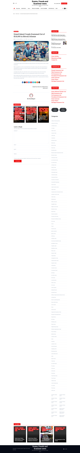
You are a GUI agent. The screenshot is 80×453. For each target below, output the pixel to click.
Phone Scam (53, 324)
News (43, 109)
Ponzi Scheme (53, 331)
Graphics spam (53, 245)
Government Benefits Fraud (56, 240)
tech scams (53, 370)
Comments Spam (54, 174)
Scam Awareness (30, 39)
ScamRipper (18, 39)
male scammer (53, 287)
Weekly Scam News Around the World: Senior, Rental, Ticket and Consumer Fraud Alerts (56, 45)
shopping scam (53, 348)
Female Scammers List (57, 70)
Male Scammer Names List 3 (62, 416)
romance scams (29, 110)
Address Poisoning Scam (55, 120)
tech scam (28, 113)
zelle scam (53, 390)
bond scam (53, 147)
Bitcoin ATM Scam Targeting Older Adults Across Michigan (43, 117)
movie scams (53, 304)
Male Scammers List (56, 72)
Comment (16, 130)
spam (52, 356)
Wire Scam (53, 387)
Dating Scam (53, 199)
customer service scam (55, 194)
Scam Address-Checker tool (58, 91)
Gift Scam (53, 236)
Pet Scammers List (56, 74)
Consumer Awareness (55, 179)
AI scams (52, 128)
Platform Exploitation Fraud (56, 329)
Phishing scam (53, 321)
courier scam (53, 184)
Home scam (53, 250)
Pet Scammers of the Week (56, 47)
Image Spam (53, 255)
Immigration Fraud (54, 258)
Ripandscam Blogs (56, 58)
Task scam (53, 361)
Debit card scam (54, 201)
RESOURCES (23, 8)
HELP (57, 8)
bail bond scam (54, 140)
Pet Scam (53, 319)
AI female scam (54, 125)
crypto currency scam (18, 110)
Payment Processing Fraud (55, 314)
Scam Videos (54, 79)
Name (15, 144)
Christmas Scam (54, 169)
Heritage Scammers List (57, 81)
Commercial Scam (54, 177)
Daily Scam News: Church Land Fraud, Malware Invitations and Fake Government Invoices (58, 40)
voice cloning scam (54, 383)
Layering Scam (53, 280)
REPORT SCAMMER (63, 110)
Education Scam (54, 209)
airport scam (53, 130)
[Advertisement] (40, 21)
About (29, 8)
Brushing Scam (53, 150)
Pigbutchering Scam (54, 326)
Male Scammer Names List (62, 409)
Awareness (16, 109)
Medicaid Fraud (54, 289)
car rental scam (54, 162)
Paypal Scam (53, 316)
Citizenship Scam (54, 172)
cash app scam (53, 164)
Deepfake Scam (54, 204)
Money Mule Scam (54, 302)
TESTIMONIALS (51, 8)
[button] (66, 8)
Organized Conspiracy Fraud (56, 311)
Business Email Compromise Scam (57, 152)
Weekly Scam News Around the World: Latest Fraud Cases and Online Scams (19, 118)
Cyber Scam (53, 196)
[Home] (14, 8)
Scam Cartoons (55, 77)
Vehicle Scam (53, 380)
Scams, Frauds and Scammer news (40, 2)
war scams (53, 385)
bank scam (53, 142)
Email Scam (53, 211)
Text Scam (53, 373)
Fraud (28, 109)
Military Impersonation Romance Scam (58, 294)
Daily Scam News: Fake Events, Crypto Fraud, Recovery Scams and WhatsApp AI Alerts (58, 36)
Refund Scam (53, 334)
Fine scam (53, 221)
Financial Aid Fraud (54, 216)
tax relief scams (54, 363)
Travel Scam (53, 378)
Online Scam (53, 309)
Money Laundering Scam (55, 299)
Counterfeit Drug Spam (55, 182)
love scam (53, 285)
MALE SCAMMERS (44, 8)
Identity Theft (17, 115)
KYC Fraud (53, 277)
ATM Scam (28, 108)
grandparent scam (54, 243)
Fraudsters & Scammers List (58, 75)
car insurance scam (54, 160)
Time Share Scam (54, 375)
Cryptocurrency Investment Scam (57, 191)
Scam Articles (55, 56)
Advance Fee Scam (18, 108)
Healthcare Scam (54, 248)
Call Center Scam (54, 157)
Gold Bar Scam (17, 113)
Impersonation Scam (33, 109)
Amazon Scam (53, 133)
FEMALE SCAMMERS (35, 8)
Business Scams (54, 155)
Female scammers (54, 213)
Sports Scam (53, 358)
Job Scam (53, 272)
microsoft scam (54, 292)
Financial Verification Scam (56, 218)
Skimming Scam (54, 351)
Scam (34, 110)
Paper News (25, 448)
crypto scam (17, 112)
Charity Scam (53, 167)
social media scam (54, 353)
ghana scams (22, 112)
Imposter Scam (54, 262)
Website (15, 153)
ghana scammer (54, 231)
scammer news (33, 112)
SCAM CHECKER (55, 110)
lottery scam (53, 282)
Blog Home (18, 8)
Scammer (28, 112)
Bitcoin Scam (16, 31)
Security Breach (54, 346)
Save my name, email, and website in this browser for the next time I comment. (28, 158)
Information (53, 265)
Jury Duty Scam (54, 275)
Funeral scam (53, 228)
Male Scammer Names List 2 (62, 413)
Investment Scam (54, 270)
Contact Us (54, 60)
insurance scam (54, 267)
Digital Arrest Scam (54, 206)
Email (15, 149)
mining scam (53, 297)
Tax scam (53, 365)
